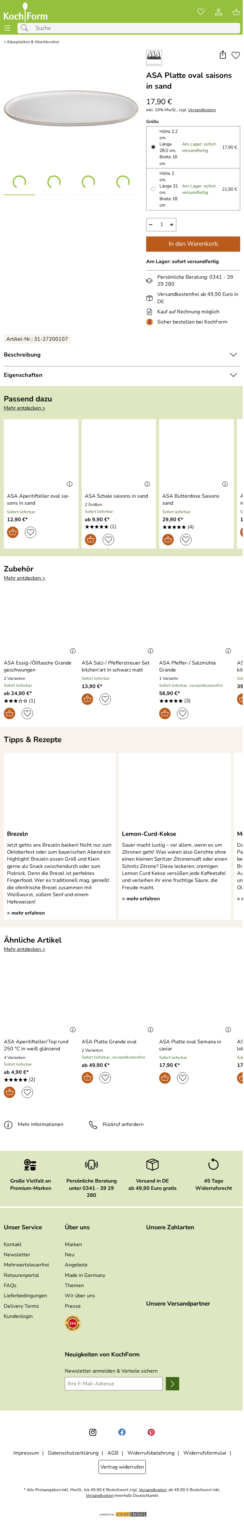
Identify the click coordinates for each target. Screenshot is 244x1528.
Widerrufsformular (205, 1453)
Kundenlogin (18, 1316)
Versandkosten (202, 110)
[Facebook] (122, 1432)
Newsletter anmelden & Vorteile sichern (111, 1371)
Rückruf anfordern (123, 1124)
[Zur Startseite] (25, 12)
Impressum (26, 1453)
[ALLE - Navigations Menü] (7, 28)
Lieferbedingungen (25, 1295)
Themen (74, 1285)
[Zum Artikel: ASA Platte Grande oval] (119, 1000)
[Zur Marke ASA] (154, 58)
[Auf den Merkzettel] (236, 55)
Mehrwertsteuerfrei (26, 1264)
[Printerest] (151, 1432)
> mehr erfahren (26, 913)
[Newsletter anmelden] (172, 1383)
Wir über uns (80, 1295)
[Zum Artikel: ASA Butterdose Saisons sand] (196, 454)
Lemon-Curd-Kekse (149, 834)
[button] (222, 55)
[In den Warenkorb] (12, 532)
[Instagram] (92, 1432)
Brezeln (17, 834)
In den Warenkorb (193, 244)
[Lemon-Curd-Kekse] (174, 791)
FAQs (10, 1285)
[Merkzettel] (201, 12)
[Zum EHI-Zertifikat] (151, 321)
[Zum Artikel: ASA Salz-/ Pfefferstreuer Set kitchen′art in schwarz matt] (119, 621)
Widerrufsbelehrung (150, 1453)
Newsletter (17, 1254)
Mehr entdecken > (24, 408)
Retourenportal (21, 1275)
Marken (73, 1244)
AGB (113, 1453)
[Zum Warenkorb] (236, 12)
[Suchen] (26, 28)
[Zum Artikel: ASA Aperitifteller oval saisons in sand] (41, 454)
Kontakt (13, 1244)
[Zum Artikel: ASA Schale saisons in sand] (119, 454)
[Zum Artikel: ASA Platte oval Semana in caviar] (196, 1000)
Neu (69, 1254)
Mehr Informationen (40, 1124)
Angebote (76, 1264)
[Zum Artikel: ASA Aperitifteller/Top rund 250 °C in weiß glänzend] (41, 1000)
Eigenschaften (23, 375)
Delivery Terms (21, 1306)
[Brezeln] (59, 791)
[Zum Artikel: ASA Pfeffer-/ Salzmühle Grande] (196, 621)
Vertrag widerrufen (122, 1466)
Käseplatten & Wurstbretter (33, 42)
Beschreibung (22, 354)
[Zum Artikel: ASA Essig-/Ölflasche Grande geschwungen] (41, 621)
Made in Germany (85, 1275)
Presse (73, 1306)
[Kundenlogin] (218, 12)
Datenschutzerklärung (73, 1453)
